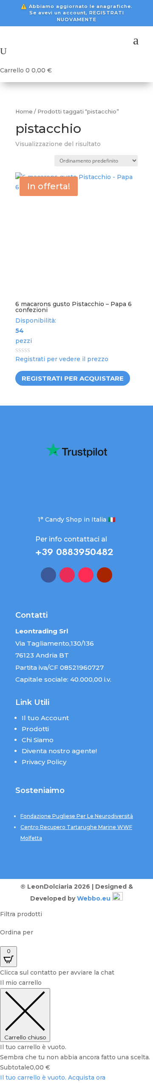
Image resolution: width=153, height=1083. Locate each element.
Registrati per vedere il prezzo (61, 359)
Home (24, 111)
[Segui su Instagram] (67, 575)
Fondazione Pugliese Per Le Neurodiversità (76, 816)
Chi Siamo (38, 740)
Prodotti (35, 729)
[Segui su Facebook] (48, 575)
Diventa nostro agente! (59, 751)
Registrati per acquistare (73, 378)
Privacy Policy (44, 762)
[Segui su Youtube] (104, 575)
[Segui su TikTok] (86, 575)
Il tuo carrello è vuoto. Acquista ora (52, 1077)
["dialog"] (76, 1030)
